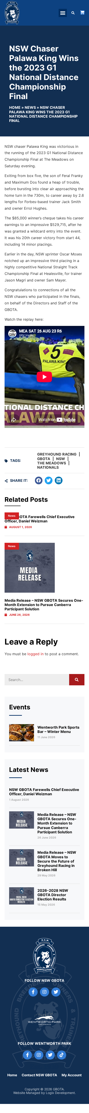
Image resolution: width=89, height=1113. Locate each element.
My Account (72, 1075)
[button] (63, 13)
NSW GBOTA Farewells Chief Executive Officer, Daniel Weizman (44, 791)
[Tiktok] (61, 1055)
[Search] (77, 679)
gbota (43, 459)
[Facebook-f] (33, 992)
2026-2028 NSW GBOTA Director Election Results (52, 894)
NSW (60, 459)
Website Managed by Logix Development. (44, 1093)
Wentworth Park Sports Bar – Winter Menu (58, 729)
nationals (48, 467)
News (30, 107)
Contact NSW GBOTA (39, 1075)
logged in (35, 654)
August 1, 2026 (20, 527)
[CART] (82, 12)
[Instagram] (44, 992)
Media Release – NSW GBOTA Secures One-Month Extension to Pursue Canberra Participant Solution (44, 604)
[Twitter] (55, 992)
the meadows (51, 463)
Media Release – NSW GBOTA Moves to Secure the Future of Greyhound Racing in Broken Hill (56, 861)
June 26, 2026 (19, 614)
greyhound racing (56, 454)
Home (15, 107)
